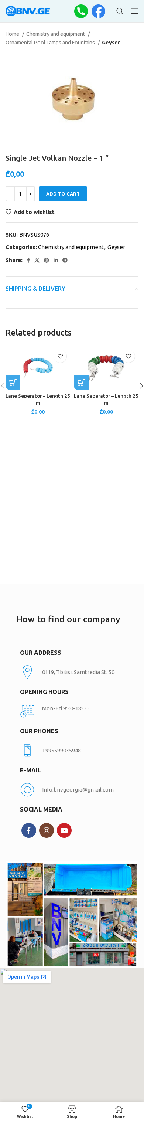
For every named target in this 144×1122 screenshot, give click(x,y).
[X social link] (37, 260)
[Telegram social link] (65, 260)
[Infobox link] (72, 750)
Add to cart (63, 193)
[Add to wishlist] (60, 356)
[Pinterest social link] (46, 260)
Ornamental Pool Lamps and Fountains (51, 42)
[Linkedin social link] (55, 260)
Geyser (111, 42)
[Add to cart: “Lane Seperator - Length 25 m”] (13, 382)
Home (13, 34)
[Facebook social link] (28, 260)
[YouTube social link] (64, 830)
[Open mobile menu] (134, 11)
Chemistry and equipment (56, 34)
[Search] (120, 11)
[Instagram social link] (46, 830)
